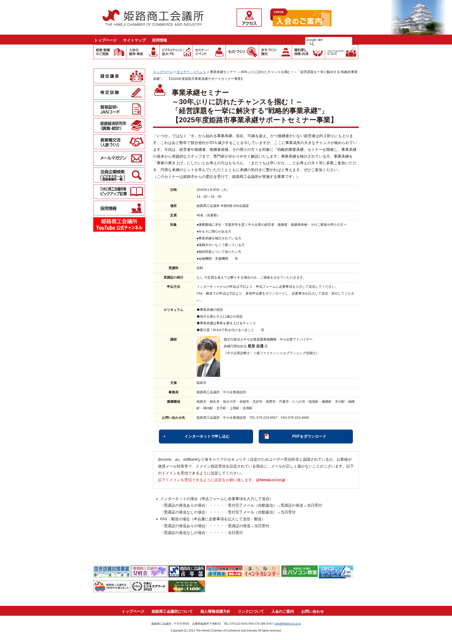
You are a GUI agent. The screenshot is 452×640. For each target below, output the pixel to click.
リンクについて (251, 611)
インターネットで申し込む (207, 436)
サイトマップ (134, 40)
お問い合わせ (312, 611)
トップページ (105, 40)
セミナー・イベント (191, 72)
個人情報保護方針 (215, 611)
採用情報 (159, 40)
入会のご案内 (282, 611)
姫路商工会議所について (172, 611)
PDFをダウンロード (309, 436)
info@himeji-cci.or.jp (288, 623)
